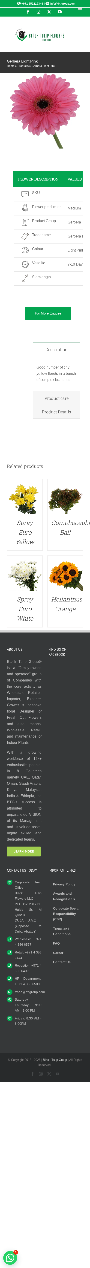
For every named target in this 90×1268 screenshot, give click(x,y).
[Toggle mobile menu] (80, 8)
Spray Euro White (24, 608)
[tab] (56, 349)
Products (23, 66)
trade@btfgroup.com (28, 992)
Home (11, 66)
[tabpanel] (56, 373)
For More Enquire (48, 313)
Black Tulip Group (55, 1060)
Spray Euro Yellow (24, 532)
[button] (10, 1258)
